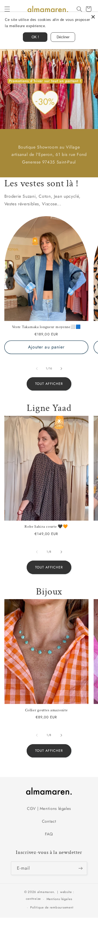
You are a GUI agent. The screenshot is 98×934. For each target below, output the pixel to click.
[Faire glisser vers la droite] (61, 369)
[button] (7, 9)
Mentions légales (59, 899)
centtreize (33, 899)
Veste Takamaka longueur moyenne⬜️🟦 (46, 327)
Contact (49, 821)
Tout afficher (49, 383)
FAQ (49, 834)
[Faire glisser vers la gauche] (37, 369)
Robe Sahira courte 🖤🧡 (46, 526)
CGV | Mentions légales (49, 809)
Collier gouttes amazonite (46, 710)
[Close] (93, 17)
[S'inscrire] (80, 868)
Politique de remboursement (51, 907)
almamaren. (46, 892)
